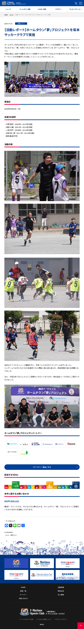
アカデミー (58, 9)
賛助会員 (61, 591)
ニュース (8, 9)
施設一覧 (23, 591)
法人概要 (61, 595)
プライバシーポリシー (61, 619)
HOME (6, 14)
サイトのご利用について (44, 619)
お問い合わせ (23, 598)
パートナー (23, 595)
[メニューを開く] (80, 3)
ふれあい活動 (42, 9)
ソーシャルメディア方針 (26, 619)
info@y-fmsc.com (11, 501)
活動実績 (61, 587)
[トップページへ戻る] (42, 614)
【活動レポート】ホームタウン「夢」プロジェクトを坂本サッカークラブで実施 (33, 14)
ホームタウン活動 (24, 9)
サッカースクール (74, 9)
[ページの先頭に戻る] (80, 625)
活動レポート (13, 535)
